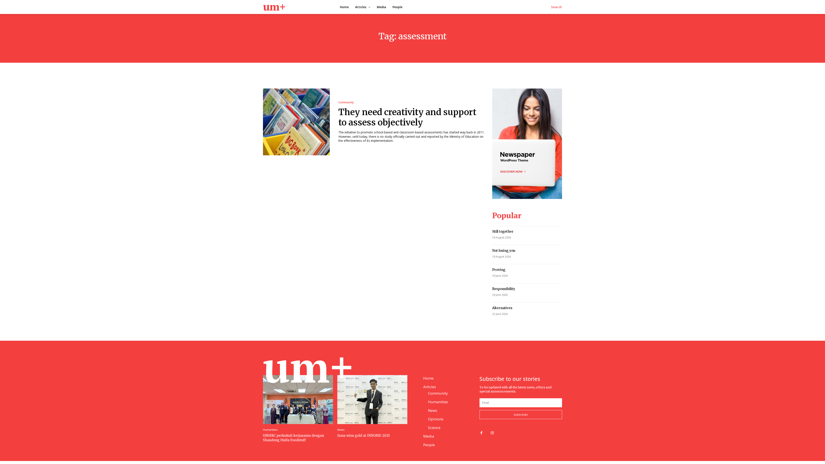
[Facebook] (481, 433)
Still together (502, 231)
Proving (498, 270)
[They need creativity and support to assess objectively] (296, 122)
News (341, 429)
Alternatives (502, 308)
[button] (556, 7)
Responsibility (503, 289)
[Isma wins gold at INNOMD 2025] (372, 399)
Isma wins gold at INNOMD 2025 (363, 435)
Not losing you (503, 251)
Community (346, 102)
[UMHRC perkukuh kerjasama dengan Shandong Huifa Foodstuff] (298, 399)
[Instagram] (492, 433)
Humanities (270, 429)
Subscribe (521, 414)
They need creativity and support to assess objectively (407, 117)
